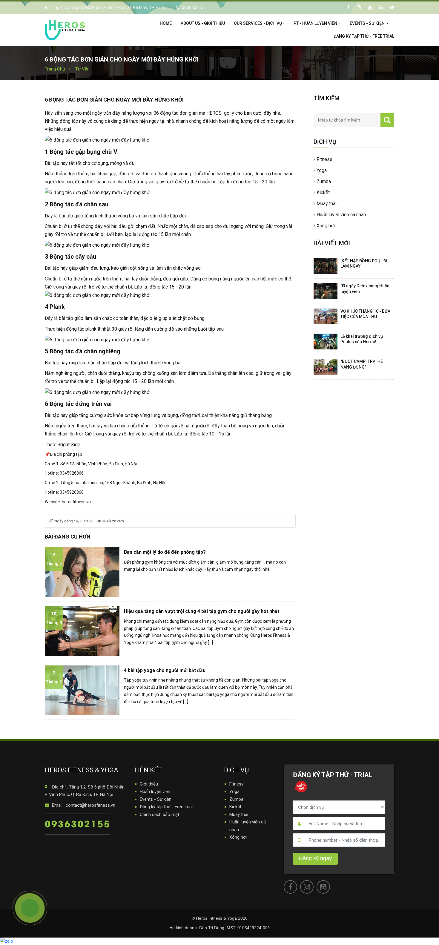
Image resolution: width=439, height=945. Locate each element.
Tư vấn (82, 69)
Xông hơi (325, 225)
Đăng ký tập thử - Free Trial (364, 36)
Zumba (323, 181)
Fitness (323, 159)
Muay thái (326, 203)
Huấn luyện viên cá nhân (340, 214)
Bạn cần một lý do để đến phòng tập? (165, 552)
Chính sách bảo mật (159, 814)
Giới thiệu (149, 784)
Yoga (321, 170)
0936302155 (77, 823)
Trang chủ (55, 69)
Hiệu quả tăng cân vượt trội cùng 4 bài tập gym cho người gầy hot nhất (201, 611)
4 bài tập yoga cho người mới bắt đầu (164, 670)
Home (166, 23)
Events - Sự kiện (368, 23)
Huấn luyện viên (155, 791)
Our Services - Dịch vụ (258, 23)
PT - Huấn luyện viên (316, 23)
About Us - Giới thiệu (203, 23)
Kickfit (322, 192)
